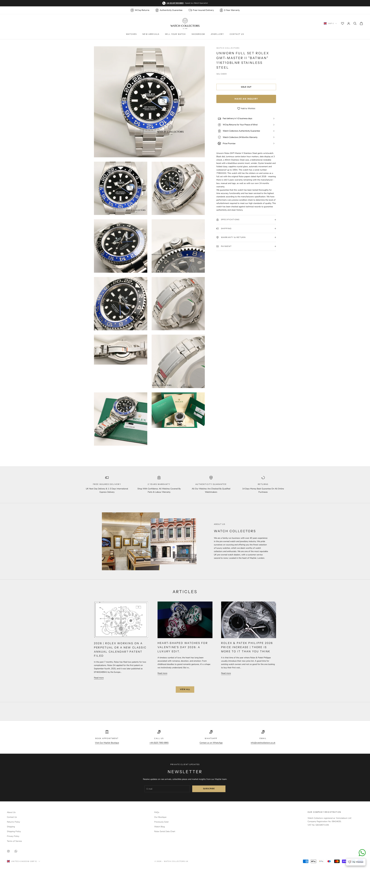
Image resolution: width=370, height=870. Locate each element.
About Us (11, 812)
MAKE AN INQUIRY (246, 98)
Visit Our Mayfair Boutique (107, 742)
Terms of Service (14, 841)
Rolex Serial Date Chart (164, 831)
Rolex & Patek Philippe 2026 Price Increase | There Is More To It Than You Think (247, 647)
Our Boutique (160, 817)
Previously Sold (161, 822)
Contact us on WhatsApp (211, 742)
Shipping (11, 826)
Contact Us (237, 34)
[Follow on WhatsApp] (15, 851)
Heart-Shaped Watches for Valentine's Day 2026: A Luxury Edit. (183, 647)
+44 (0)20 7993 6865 (159, 742)
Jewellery (217, 34)
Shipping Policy (14, 831)
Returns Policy (13, 822)
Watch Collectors (228, 48)
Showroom (198, 34)
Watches (131, 34)
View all (185, 689)
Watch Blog (159, 826)
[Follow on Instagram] (8, 851)
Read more (99, 677)
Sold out (246, 87)
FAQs (156, 812)
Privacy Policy (13, 836)
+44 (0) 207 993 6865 (174, 3)
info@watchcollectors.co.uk (263, 742)
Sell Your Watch (175, 34)
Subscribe (209, 788)
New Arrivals (151, 34)
